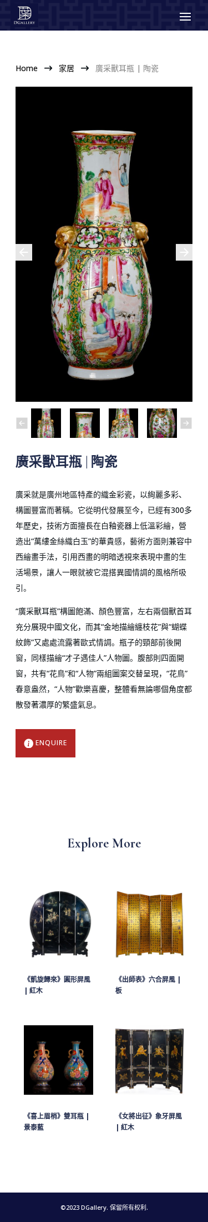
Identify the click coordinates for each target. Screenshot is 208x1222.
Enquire (51, 742)
